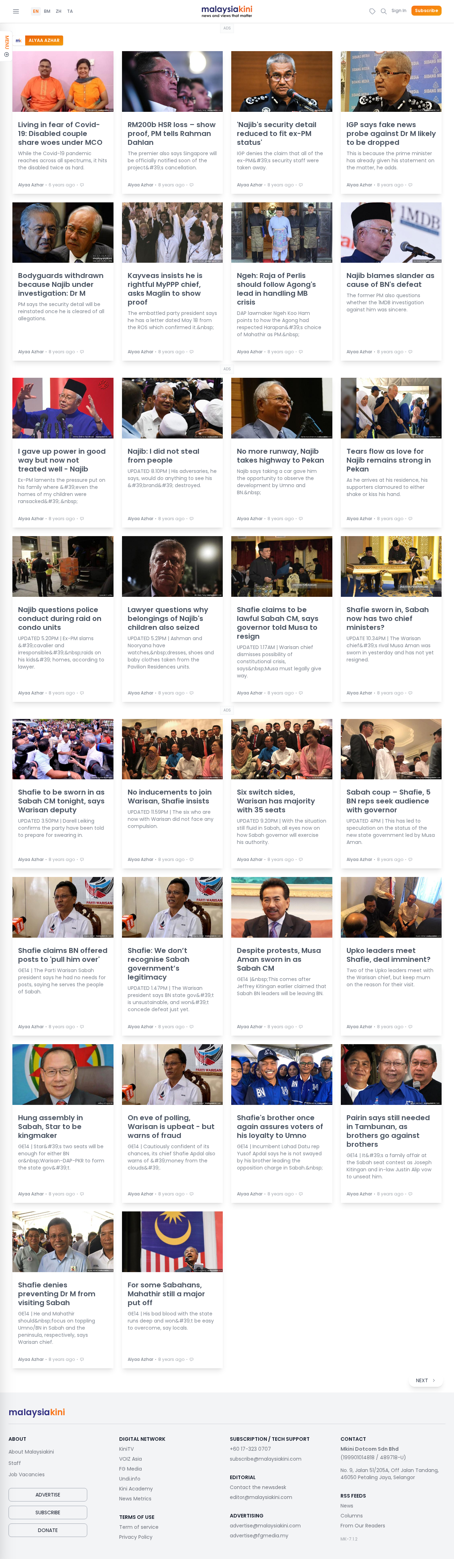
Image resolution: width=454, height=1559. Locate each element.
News (346, 1505)
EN (36, 11)
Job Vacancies (27, 1474)
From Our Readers (362, 1525)
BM (47, 11)
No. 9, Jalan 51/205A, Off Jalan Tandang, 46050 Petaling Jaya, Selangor (389, 1474)
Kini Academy (136, 1488)
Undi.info (129, 1478)
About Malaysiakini (31, 1451)
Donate (48, 1530)
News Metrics (135, 1498)
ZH (58, 11)
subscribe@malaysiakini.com (265, 1458)
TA (70, 11)
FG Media (130, 1468)
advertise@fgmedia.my (259, 1535)
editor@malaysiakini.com (261, 1497)
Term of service (139, 1527)
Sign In (399, 10)
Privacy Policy (136, 1537)
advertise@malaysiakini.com (265, 1525)
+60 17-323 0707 (250, 1448)
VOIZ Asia (130, 1458)
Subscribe (426, 10)
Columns (351, 1515)
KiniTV (126, 1448)
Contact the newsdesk (258, 1487)
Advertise (47, 1494)
